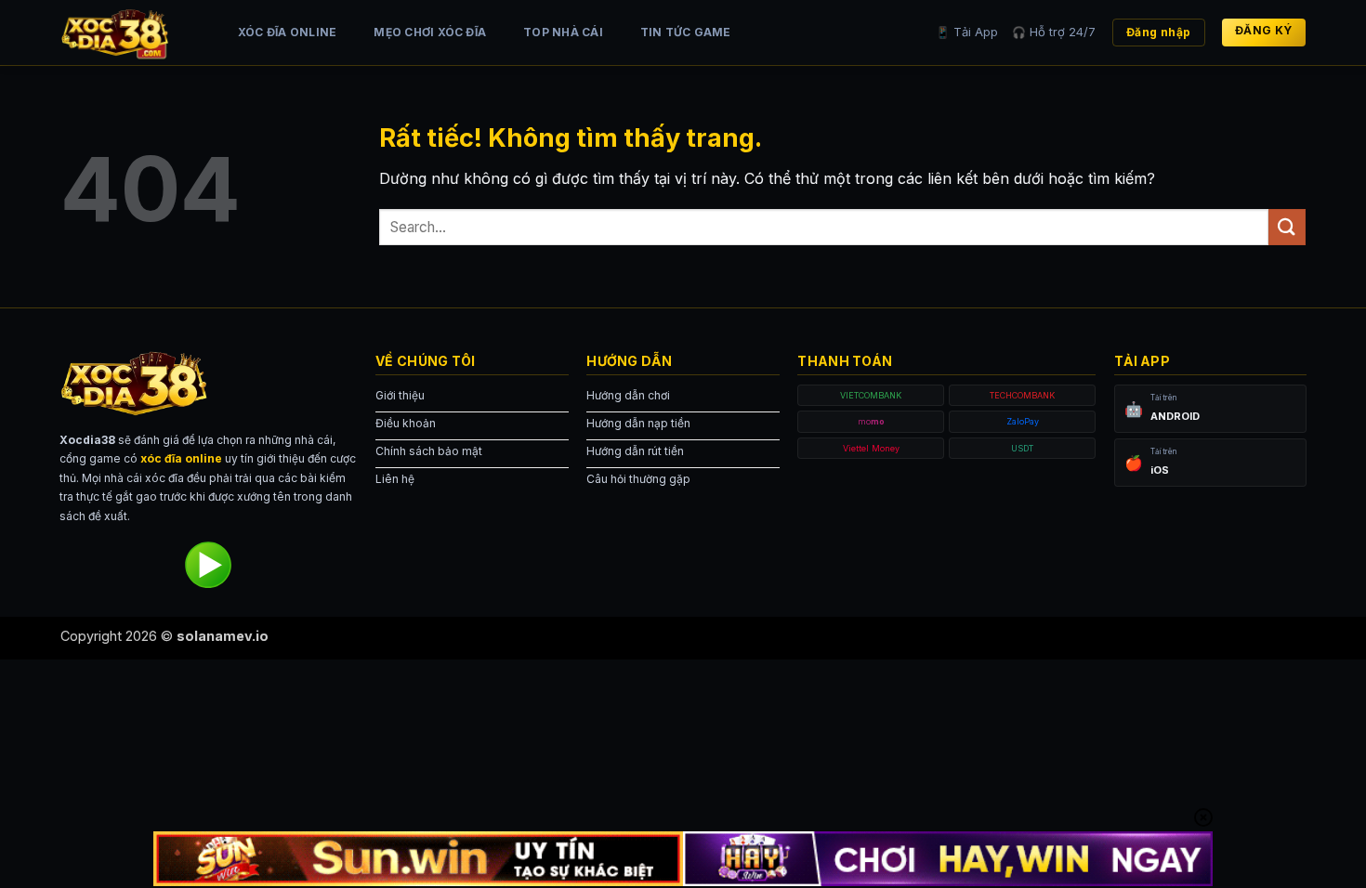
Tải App (967, 31)
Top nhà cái (563, 32)
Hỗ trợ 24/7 (1054, 31)
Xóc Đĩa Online (287, 32)
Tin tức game (685, 32)
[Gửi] (1287, 227)
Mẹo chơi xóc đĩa (430, 32)
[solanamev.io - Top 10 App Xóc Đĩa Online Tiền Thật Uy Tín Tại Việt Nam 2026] (130, 32)
